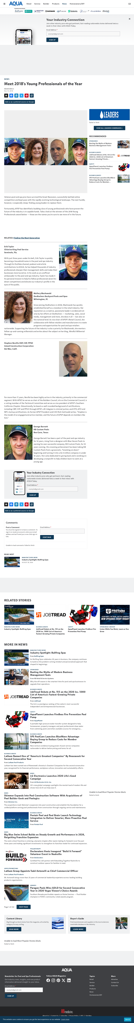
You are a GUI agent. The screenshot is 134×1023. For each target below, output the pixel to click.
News (6, 79)
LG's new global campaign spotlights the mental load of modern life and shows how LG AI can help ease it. (58, 786)
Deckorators (38, 858)
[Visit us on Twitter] (64, 980)
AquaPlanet (38, 720)
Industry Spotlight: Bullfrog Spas (35, 560)
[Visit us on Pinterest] (58, 980)
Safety (91, 164)
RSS (82, 1016)
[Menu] (4, 3)
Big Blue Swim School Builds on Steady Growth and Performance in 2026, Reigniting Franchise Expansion (44, 836)
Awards (33, 885)
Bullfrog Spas (39, 656)
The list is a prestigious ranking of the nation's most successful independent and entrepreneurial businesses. (54, 705)
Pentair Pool (38, 824)
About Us (46, 1016)
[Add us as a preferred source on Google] (32, 96)
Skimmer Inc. (13, 802)
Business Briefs (95, 152)
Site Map (89, 1016)
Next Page (23, 907)
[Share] (11, 96)
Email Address (51, 30)
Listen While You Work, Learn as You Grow (114, 630)
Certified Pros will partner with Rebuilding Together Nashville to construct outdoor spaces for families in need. (55, 861)
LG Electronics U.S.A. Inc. (43, 782)
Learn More (78, 929)
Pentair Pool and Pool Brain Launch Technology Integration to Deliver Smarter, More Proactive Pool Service (58, 818)
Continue (47, 537)
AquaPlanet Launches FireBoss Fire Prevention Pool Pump (101, 167)
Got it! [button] (127, 1019)
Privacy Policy (73, 1016)
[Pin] (27, 96)
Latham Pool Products (16, 762)
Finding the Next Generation (27, 238)
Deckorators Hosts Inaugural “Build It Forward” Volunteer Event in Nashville (56, 853)
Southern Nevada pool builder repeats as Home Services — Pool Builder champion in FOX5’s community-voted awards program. (58, 895)
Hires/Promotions (11, 868)
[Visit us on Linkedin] (69, 980)
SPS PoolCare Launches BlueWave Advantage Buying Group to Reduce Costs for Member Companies (102, 180)
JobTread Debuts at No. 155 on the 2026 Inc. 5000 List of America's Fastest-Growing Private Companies (102, 157)
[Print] (6, 96)
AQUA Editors (9, 89)
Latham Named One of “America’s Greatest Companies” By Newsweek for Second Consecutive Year (44, 757)
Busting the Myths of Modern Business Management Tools (100, 144)
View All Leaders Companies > (109, 128)
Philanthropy (35, 849)
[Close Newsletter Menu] (129, 19)
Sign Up (52, 40)
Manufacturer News (30, 557)
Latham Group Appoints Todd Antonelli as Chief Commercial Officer (41, 871)
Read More (14, 929)
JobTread (37, 701)
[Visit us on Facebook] (48, 980)
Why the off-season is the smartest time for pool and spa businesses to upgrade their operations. (58, 682)
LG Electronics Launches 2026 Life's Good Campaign (53, 777)
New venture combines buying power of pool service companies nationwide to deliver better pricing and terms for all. (55, 747)
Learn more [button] (65, 1019)
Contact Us (54, 1016)
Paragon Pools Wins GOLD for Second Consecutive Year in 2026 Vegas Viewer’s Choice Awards (57, 889)
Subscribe (64, 1016)
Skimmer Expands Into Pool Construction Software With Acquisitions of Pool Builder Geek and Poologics (43, 797)
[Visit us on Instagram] (53, 980)
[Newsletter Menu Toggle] (129, 3)
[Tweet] (21, 96)
